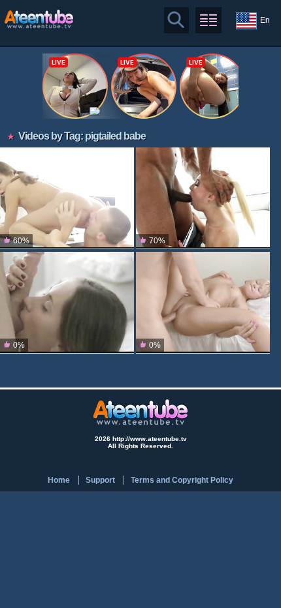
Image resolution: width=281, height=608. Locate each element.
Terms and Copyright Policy (182, 480)
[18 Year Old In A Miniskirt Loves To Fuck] (67, 198)
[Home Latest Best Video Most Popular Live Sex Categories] (208, 20)
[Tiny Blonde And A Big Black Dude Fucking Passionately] (203, 198)
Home (59, 480)
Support (100, 480)
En (265, 20)
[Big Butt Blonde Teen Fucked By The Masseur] (203, 303)
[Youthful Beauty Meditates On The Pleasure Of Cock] (67, 303)
